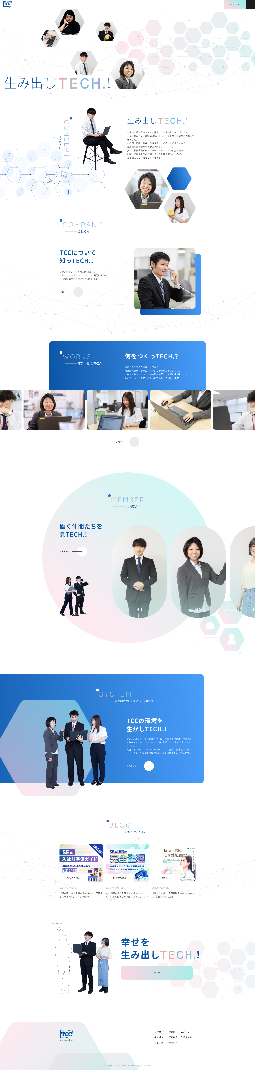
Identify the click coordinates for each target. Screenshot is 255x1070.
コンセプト (160, 1031)
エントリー (186, 1031)
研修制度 (173, 1037)
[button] (51, 863)
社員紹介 (173, 1031)
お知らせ (173, 1042)
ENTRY (234, 4)
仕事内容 (158, 1042)
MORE (63, 291)
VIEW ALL (65, 551)
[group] (139, 572)
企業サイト (186, 1037)
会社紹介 (158, 1037)
